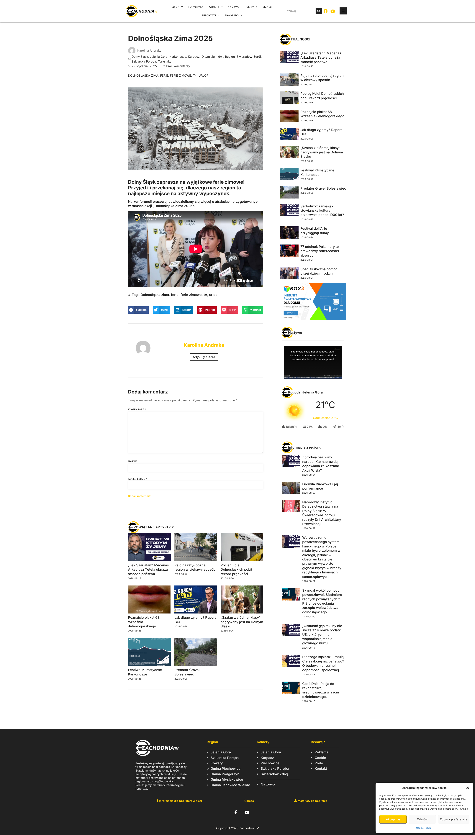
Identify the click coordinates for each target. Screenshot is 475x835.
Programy (232, 15)
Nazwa (134, 461)
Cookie (420, 827)
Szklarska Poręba (144, 61)
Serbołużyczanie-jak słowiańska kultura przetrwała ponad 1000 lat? (322, 210)
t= (195, 75)
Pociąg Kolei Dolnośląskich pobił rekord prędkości (236, 569)
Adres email (137, 478)
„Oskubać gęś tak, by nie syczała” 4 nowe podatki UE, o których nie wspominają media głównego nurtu (322, 634)
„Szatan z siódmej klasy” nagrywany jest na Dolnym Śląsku (242, 622)
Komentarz (137, 409)
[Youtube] (333, 11)
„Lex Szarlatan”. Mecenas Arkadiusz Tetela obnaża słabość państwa (148, 569)
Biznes (267, 6)
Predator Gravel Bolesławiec (323, 188)
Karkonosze (177, 56)
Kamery (214, 6)
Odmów (422, 819)
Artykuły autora (204, 357)
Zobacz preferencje (453, 819)
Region (174, 6)
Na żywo (234, 6)
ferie (164, 75)
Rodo (428, 827)
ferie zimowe (180, 75)
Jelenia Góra (159, 56)
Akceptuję (393, 819)
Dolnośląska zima (143, 75)
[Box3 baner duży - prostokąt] (313, 319)
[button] (467, 788)
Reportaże (209, 15)
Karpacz (194, 56)
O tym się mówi (212, 56)
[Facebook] (326, 11)
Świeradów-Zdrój (249, 56)
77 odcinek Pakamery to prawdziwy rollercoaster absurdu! (319, 251)
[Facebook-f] (235, 812)
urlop (203, 75)
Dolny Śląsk (140, 56)
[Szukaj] (319, 11)
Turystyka (195, 6)
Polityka (251, 6)
